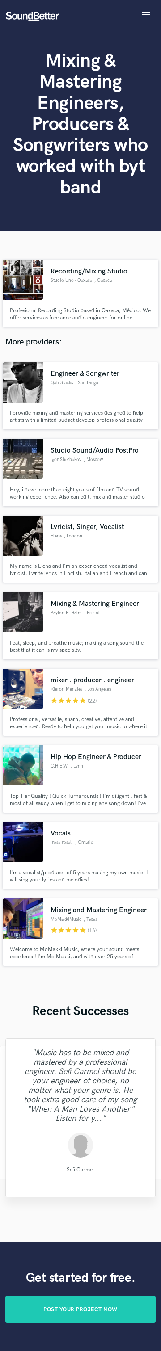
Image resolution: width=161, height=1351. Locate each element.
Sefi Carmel (80, 1169)
